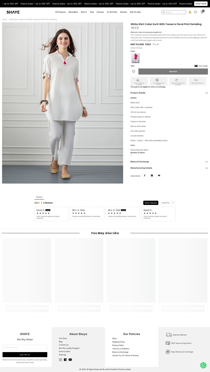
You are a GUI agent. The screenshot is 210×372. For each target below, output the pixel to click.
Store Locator (64, 351)
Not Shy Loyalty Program (69, 348)
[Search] (175, 12)
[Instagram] (151, 175)
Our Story (63, 338)
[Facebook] (144, 175)
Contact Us (64, 345)
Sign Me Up (25, 354)
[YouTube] (159, 175)
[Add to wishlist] (134, 71)
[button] (135, 58)
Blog (60, 341)
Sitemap (62, 355)
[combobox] (175, 12)
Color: (133, 51)
